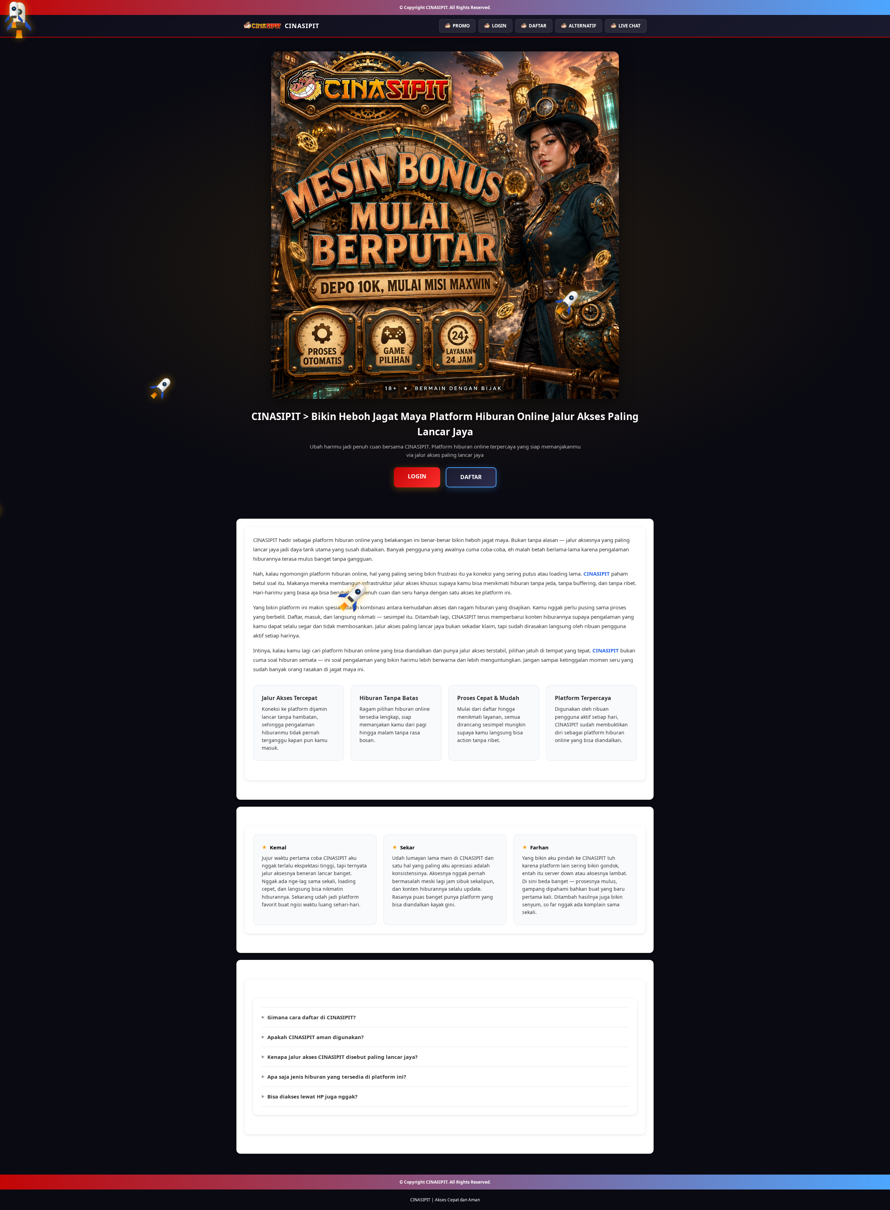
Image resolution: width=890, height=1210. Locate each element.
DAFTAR (538, 26)
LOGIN (499, 26)
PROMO (461, 26)
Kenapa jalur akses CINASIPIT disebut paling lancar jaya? (342, 1056)
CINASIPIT (596, 573)
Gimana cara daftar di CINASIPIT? (311, 1017)
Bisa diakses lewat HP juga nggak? (312, 1096)
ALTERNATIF (582, 26)
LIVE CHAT (629, 26)
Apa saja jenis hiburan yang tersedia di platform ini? (336, 1076)
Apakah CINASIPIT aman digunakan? (315, 1037)
